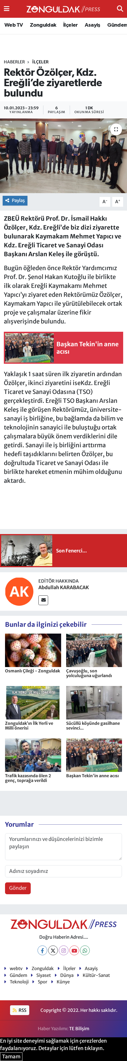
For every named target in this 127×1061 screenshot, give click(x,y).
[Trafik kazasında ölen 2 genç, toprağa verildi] (33, 754)
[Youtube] (74, 950)
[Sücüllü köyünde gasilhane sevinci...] (94, 702)
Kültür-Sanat (96, 975)
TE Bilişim (79, 1028)
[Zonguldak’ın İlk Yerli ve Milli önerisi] (33, 702)
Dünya (67, 975)
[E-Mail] (43, 600)
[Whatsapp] (85, 950)
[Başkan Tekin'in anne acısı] (94, 754)
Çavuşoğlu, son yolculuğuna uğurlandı (89, 673)
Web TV (13, 25)
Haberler (14, 62)
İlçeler (70, 25)
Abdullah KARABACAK (63, 587)
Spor (42, 982)
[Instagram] (64, 950)
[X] (53, 950)
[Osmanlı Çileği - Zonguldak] (33, 650)
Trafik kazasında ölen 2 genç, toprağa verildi (28, 778)
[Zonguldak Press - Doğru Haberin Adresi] (63, 9)
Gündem (18, 975)
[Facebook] (42, 950)
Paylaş (18, 200)
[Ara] (120, 8)
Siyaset (43, 975)
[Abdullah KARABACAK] (19, 591)
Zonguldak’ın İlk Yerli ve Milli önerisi (29, 726)
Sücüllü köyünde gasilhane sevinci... (93, 726)
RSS (22, 1010)
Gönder (18, 888)
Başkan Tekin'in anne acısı (92, 775)
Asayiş (92, 25)
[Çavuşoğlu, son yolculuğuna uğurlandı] (94, 650)
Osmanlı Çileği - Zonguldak (32, 671)
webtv (16, 968)
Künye (63, 982)
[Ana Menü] (6, 8)
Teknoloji (19, 982)
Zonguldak (43, 25)
